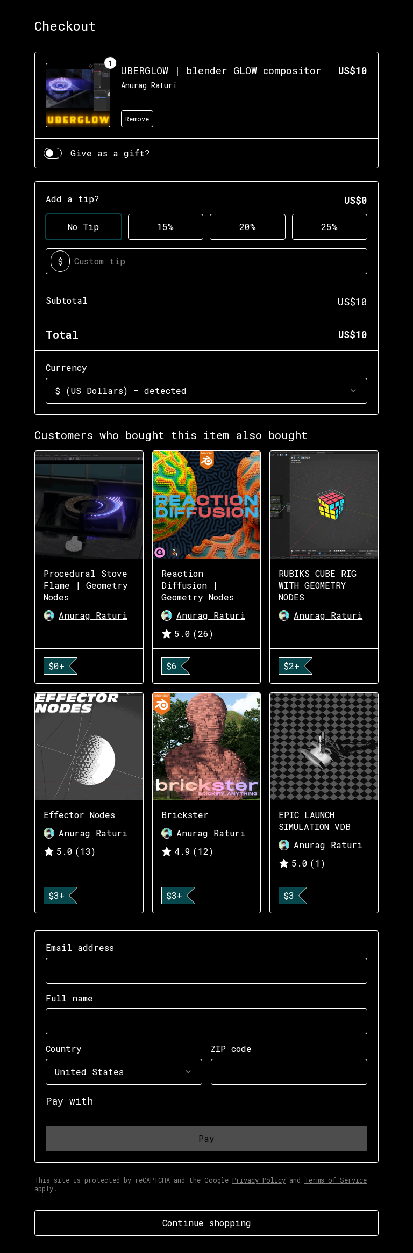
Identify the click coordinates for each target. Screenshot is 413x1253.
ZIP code (231, 1048)
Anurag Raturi (149, 85)
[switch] (53, 153)
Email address (80, 947)
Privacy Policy (259, 1180)
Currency (66, 367)
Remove (137, 118)
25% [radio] (329, 226)
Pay (206, 1138)
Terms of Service (335, 1180)
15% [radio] (165, 226)
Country (64, 1048)
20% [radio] (247, 226)
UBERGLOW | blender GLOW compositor (221, 70)
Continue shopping (206, 1222)
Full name (69, 998)
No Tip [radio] (83, 226)
